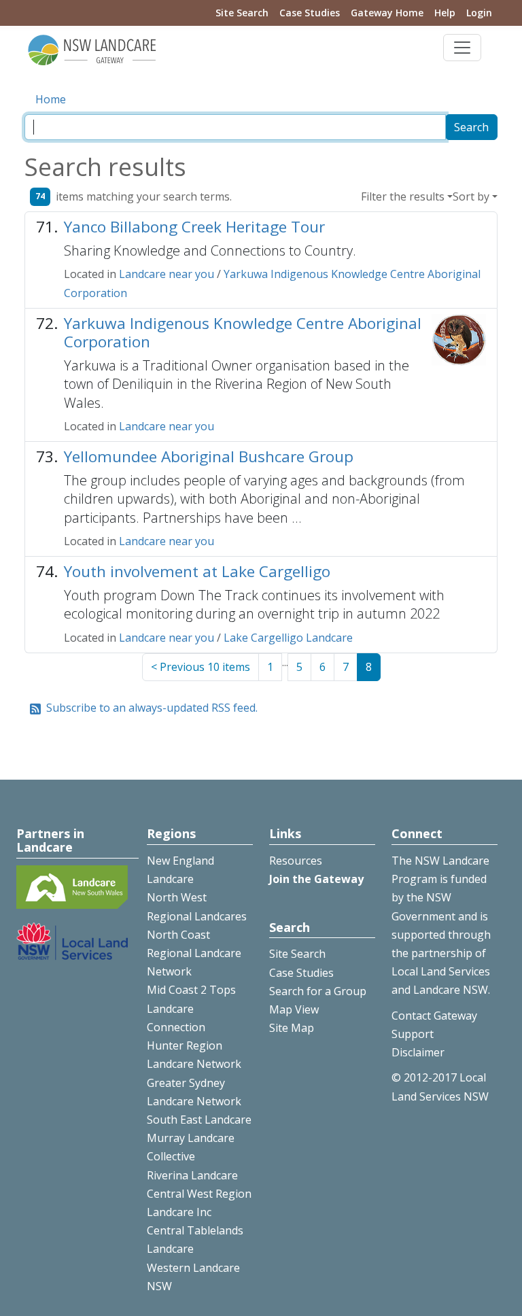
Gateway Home (387, 12)
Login (479, 12)
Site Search (241, 12)
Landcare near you (166, 273)
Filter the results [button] (403, 196)
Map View (294, 1009)
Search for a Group (317, 991)
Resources (295, 860)
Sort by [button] (471, 196)
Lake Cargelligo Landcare (288, 637)
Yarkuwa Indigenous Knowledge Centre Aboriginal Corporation (242, 332)
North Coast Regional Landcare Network (194, 953)
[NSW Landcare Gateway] (92, 48)
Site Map (291, 1027)
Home (50, 99)
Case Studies (309, 12)
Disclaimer (418, 1052)
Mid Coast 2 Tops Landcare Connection (191, 1008)
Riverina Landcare (192, 1175)
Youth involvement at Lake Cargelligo (197, 571)
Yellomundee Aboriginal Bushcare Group (208, 456)
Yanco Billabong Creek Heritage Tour (194, 226)
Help (444, 12)
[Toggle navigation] (462, 47)
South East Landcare (199, 1119)
